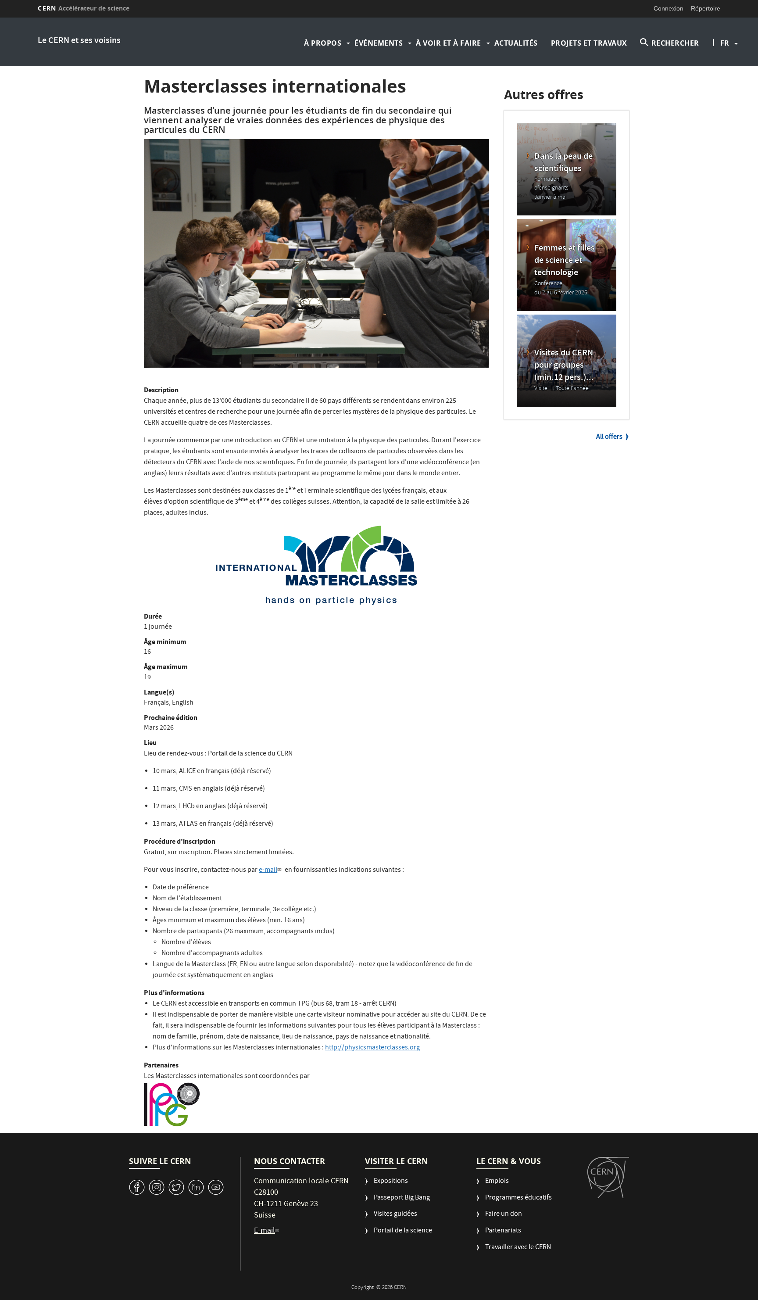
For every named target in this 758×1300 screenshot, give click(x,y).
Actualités (516, 43)
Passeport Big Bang (402, 1198)
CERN (83, 8)
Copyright (363, 1288)
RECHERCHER (675, 43)
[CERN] (608, 1177)
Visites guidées (395, 1215)
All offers (609, 437)
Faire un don (503, 1215)
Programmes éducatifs (518, 1198)
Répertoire (705, 8)
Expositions (391, 1182)
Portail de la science (403, 1231)
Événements (378, 43)
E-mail (264, 1231)
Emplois (497, 1182)
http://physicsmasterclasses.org (372, 1048)
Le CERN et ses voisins (79, 41)
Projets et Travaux (589, 43)
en (726, 71)
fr (724, 43)
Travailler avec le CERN (518, 1248)
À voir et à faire (448, 43)
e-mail (268, 870)
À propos (322, 43)
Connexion (668, 8)
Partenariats (503, 1231)
